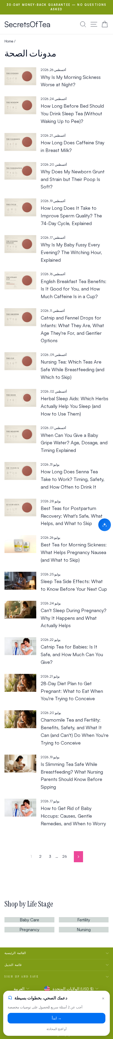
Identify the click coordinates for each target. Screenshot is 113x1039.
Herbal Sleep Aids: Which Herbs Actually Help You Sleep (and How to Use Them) (74, 406)
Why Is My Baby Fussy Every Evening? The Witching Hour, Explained (71, 252)
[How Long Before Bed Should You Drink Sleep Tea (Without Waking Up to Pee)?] (20, 105)
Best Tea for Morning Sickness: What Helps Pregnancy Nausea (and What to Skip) (74, 552)
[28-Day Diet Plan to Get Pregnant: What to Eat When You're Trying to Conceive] (20, 683)
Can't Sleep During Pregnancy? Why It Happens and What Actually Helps (73, 617)
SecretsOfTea (27, 24)
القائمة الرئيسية (15, 953)
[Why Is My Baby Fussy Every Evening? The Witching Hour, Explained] (20, 244)
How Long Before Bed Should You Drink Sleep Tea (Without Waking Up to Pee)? (72, 113)
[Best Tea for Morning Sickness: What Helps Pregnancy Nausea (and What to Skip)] (20, 544)
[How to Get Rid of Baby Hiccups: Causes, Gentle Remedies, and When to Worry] (20, 808)
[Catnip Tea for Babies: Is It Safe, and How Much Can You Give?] (20, 646)
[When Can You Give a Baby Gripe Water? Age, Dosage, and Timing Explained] (20, 434)
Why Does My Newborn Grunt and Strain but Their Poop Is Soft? (73, 179)
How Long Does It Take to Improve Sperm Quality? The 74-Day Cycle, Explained (71, 215)
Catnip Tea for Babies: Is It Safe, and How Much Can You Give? (72, 654)
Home (8, 41)
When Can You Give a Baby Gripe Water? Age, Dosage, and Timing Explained (74, 442)
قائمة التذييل (13, 965)
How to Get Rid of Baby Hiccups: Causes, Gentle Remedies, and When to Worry (73, 815)
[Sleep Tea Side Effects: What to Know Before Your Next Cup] (20, 581)
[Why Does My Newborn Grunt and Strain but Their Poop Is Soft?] (20, 171)
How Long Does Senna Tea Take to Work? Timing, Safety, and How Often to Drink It (73, 479)
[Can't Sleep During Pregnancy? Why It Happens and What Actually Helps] (20, 610)
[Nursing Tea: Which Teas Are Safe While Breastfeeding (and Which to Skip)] (20, 361)
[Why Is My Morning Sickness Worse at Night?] (20, 76)
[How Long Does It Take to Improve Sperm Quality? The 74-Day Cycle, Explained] (20, 207)
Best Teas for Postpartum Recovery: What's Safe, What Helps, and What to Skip (71, 515)
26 (64, 856)
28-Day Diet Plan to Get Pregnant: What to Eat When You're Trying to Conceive (72, 691)
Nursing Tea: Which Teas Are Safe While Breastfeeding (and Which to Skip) (72, 369)
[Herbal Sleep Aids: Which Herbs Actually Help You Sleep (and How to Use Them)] (20, 398)
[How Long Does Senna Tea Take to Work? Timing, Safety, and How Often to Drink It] (20, 471)
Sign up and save (21, 976)
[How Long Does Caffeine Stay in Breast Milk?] (20, 142)
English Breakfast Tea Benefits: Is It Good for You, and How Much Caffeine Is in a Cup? (73, 288)
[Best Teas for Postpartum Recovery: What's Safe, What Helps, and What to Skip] (20, 508)
